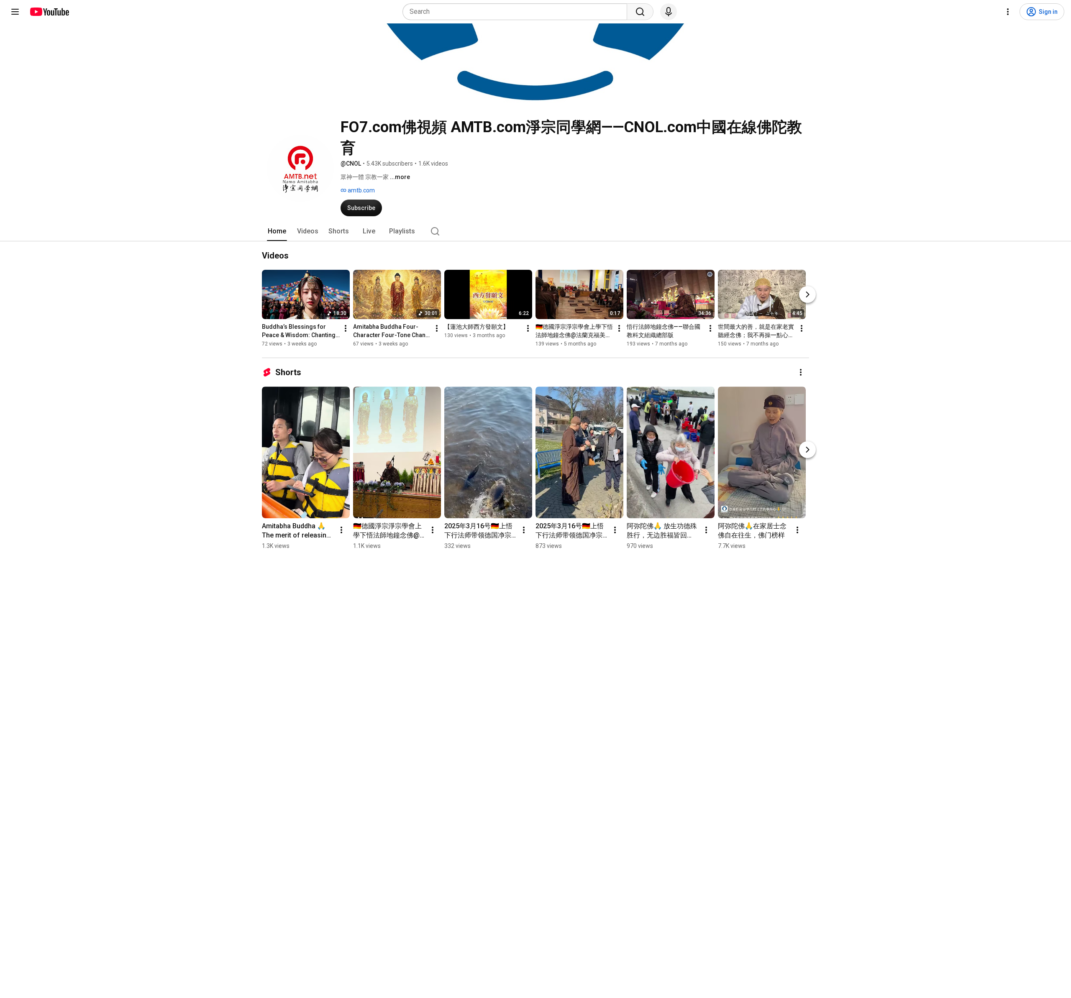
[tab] (277, 231)
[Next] (807, 294)
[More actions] (345, 328)
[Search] (640, 11)
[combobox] (517, 12)
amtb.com (360, 190)
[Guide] (15, 12)
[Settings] (1008, 12)
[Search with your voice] (668, 11)
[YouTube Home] (49, 11)
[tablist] (535, 231)
